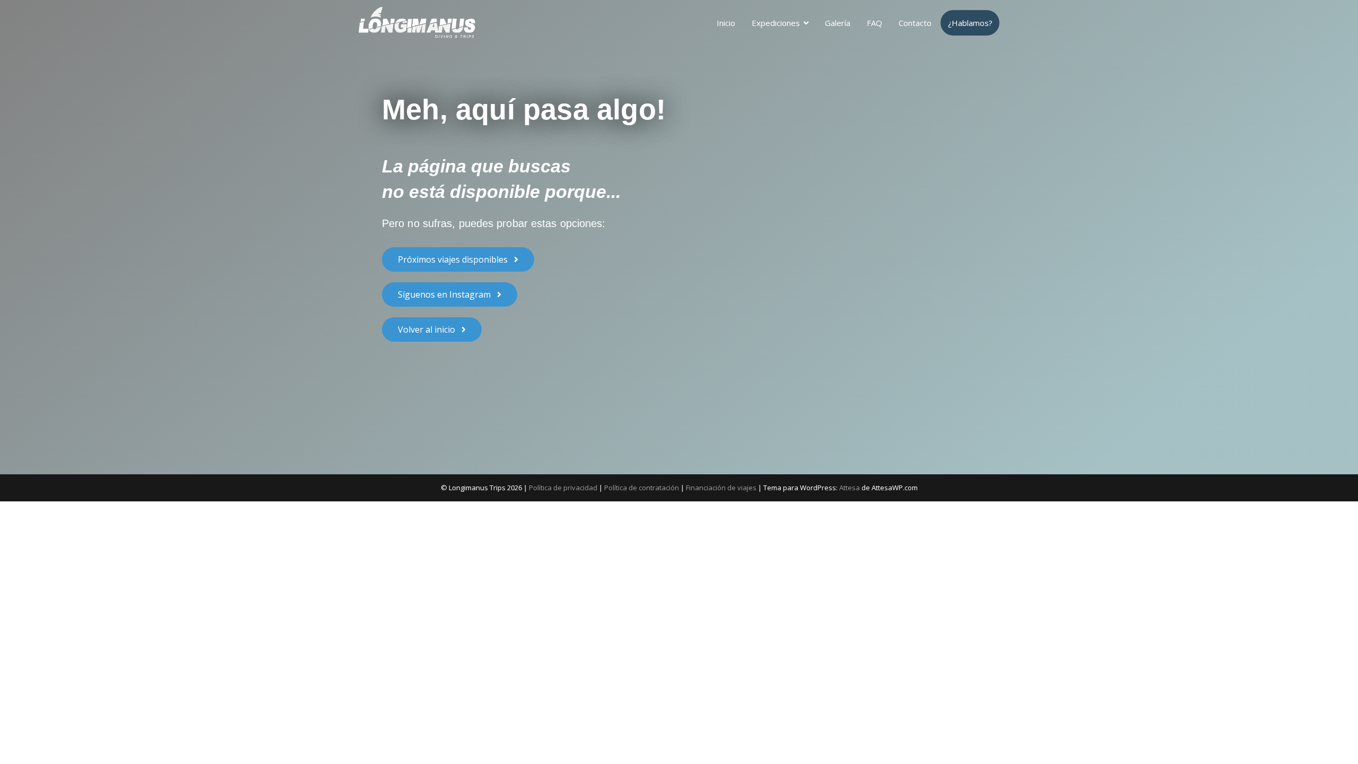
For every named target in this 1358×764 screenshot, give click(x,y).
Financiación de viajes (721, 487)
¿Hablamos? (970, 23)
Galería (837, 23)
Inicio (726, 23)
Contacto (915, 23)
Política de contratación (641, 487)
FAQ (874, 23)
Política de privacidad (563, 487)
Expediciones (776, 23)
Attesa (849, 487)
